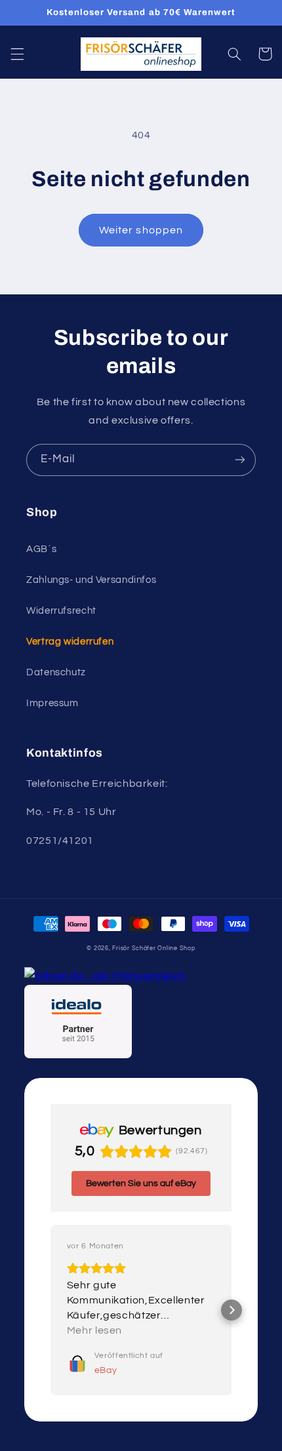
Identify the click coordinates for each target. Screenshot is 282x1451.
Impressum (52, 703)
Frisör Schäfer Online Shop (153, 948)
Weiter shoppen (141, 230)
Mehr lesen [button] (94, 1330)
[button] (17, 54)
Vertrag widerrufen (69, 641)
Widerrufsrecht (61, 611)
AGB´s (41, 549)
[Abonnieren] (240, 460)
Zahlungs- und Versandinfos (91, 580)
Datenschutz (56, 672)
